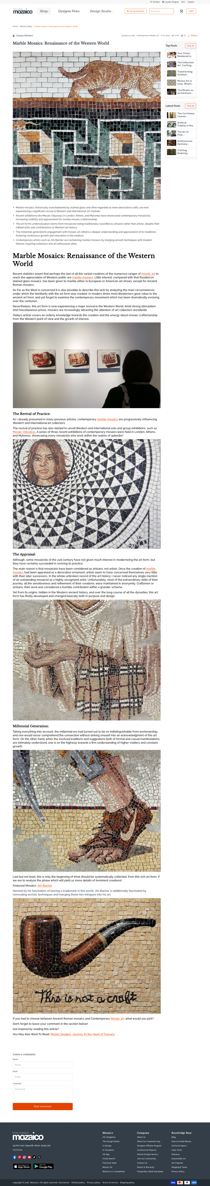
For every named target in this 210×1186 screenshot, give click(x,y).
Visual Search (109, 1159)
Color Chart (177, 1150)
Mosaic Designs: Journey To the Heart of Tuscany (82, 1034)
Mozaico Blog (26, 26)
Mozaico (34, 1183)
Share (194, 35)
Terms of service (110, 1183)
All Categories (109, 1137)
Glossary (176, 1154)
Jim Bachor (44, 885)
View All (190, 46)
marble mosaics (82, 277)
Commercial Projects (147, 1150)
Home (15, 26)
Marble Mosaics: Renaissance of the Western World (56, 26)
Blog (174, 1137)
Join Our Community (146, 1159)
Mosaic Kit (107, 1167)
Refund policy (78, 1183)
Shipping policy (127, 1183)
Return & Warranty (145, 1167)
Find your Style (110, 1163)
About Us (141, 1137)
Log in (191, 11)
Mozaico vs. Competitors (114, 1172)
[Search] (152, 11)
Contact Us (142, 1163)
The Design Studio (111, 1142)
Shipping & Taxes (179, 1167)
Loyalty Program (172, 2)
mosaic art (148, 273)
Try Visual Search (136, 11)
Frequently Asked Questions (150, 1172)
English (191, 2)
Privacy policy (93, 1183)
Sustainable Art (179, 1159)
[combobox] (162, 11)
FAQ (183, 2)
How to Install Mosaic (182, 1142)
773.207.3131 (17, 1150)
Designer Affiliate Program (149, 1146)
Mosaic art (117, 1018)
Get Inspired (177, 1163)
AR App (106, 1154)
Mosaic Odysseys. (24, 431)
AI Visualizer (108, 1150)
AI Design (107, 1146)
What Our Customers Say (148, 1142)
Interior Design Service (147, 1154)
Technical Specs (179, 1146)
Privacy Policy (178, 1172)
